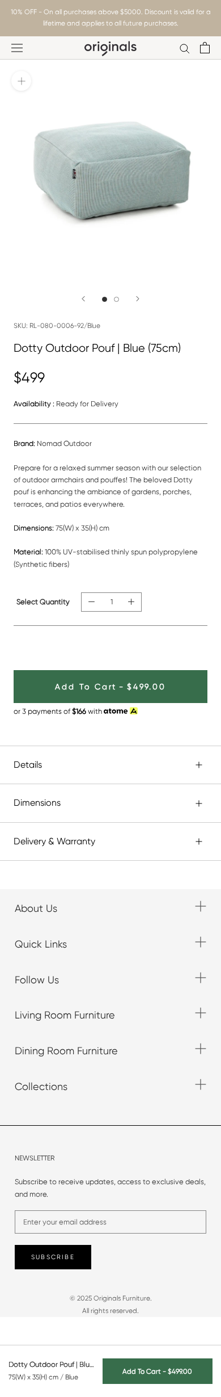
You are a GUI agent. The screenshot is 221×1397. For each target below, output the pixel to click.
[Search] (185, 48)
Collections (41, 1086)
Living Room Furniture (65, 1015)
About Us (36, 908)
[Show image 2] (116, 299)
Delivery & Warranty (54, 841)
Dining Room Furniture (66, 1051)
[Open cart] (205, 47)
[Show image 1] (104, 299)
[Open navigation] (17, 48)
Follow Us (37, 980)
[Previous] (83, 298)
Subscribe (53, 1257)
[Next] (137, 298)
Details (28, 764)
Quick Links (41, 944)
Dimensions (37, 802)
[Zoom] (21, 81)
